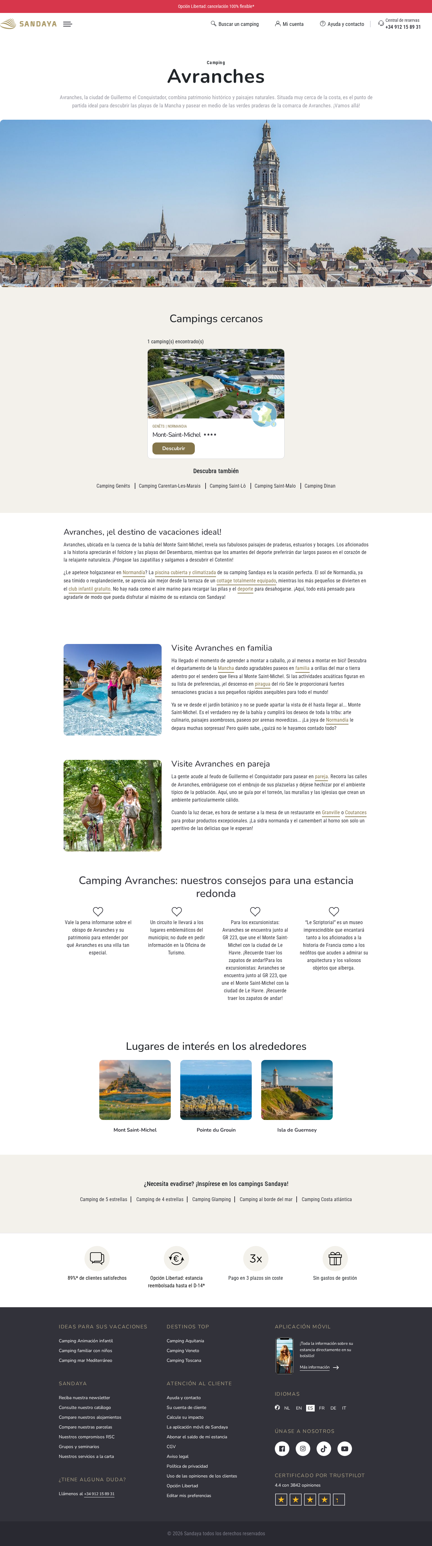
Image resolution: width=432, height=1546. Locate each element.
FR (321, 1408)
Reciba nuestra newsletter (84, 1398)
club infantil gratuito (89, 589)
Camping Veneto (183, 1351)
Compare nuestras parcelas (85, 1427)
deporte (245, 589)
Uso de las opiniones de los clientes (202, 1476)
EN (299, 1408)
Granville (331, 812)
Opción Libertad (182, 1486)
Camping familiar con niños (85, 1351)
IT (344, 1408)
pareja (321, 776)
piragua (262, 684)
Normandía (134, 572)
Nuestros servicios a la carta (86, 1456)
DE (333, 1408)
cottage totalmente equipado (246, 581)
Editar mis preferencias (189, 1496)
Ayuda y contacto (184, 1398)
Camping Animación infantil (86, 1341)
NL (287, 1408)
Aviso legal (177, 1456)
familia (302, 668)
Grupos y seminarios (79, 1447)
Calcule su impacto (185, 1417)
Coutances (356, 812)
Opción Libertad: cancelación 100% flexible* (216, 6)
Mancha (226, 668)
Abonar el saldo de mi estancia (197, 1437)
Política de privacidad (187, 1466)
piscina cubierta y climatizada (185, 572)
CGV (171, 1447)
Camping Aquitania (185, 1341)
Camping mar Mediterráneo (85, 1360)
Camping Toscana (184, 1360)
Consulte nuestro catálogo (85, 1408)
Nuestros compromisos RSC (86, 1437)
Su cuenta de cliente (186, 1408)
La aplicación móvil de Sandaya (197, 1427)
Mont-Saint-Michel (176, 434)
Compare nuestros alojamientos (90, 1417)
